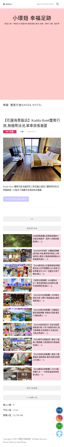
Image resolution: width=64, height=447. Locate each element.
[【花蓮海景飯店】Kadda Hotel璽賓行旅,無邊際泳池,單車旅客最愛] (32, 159)
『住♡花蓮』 (10, 131)
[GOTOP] (59, 434)
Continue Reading (16, 199)
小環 (21, 131)
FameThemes (21, 442)
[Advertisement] (32, 59)
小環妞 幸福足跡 (32, 18)
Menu (9, 4)
